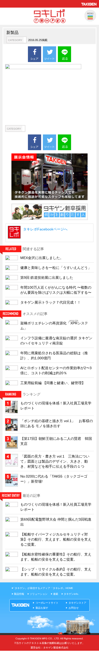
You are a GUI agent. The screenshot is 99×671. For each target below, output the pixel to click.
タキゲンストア (77, 602)
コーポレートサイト (47, 602)
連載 (55, 594)
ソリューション (38, 594)
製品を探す (42, 607)
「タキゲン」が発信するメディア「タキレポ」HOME (42, 588)
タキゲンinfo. (71, 594)
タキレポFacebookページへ (45, 229)
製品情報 (19, 594)
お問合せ (74, 607)
